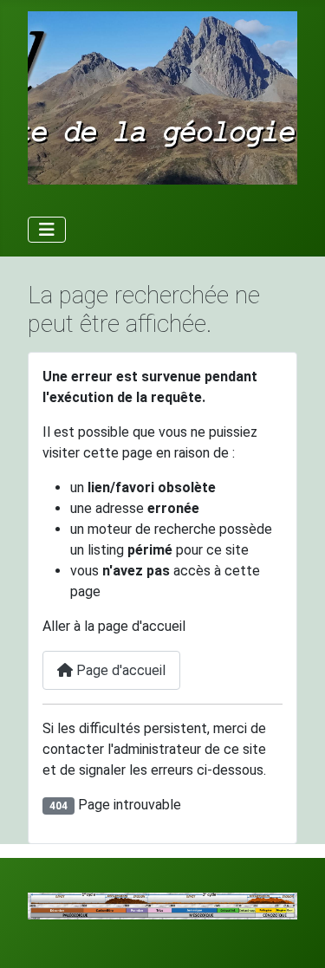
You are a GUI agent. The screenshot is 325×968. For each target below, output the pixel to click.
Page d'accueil (119, 670)
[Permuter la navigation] (47, 230)
